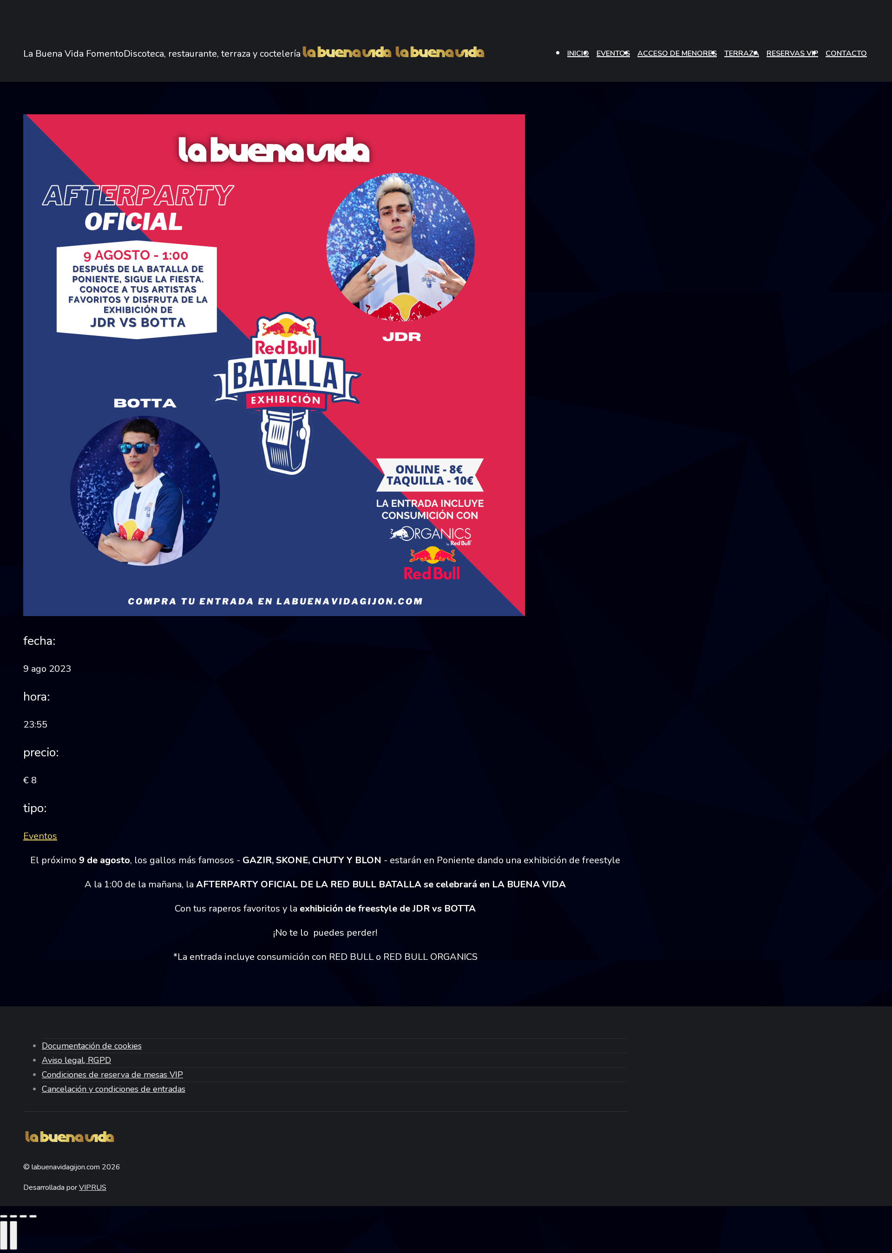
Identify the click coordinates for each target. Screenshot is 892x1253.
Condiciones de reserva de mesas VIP (112, 1074)
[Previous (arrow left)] (3, 1235)
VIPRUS (92, 1187)
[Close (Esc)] (3, 1216)
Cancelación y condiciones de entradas (113, 1089)
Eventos (40, 836)
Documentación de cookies (92, 1045)
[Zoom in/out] (33, 1216)
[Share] (13, 1216)
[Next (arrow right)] (13, 1235)
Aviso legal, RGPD (76, 1060)
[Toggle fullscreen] (23, 1216)
